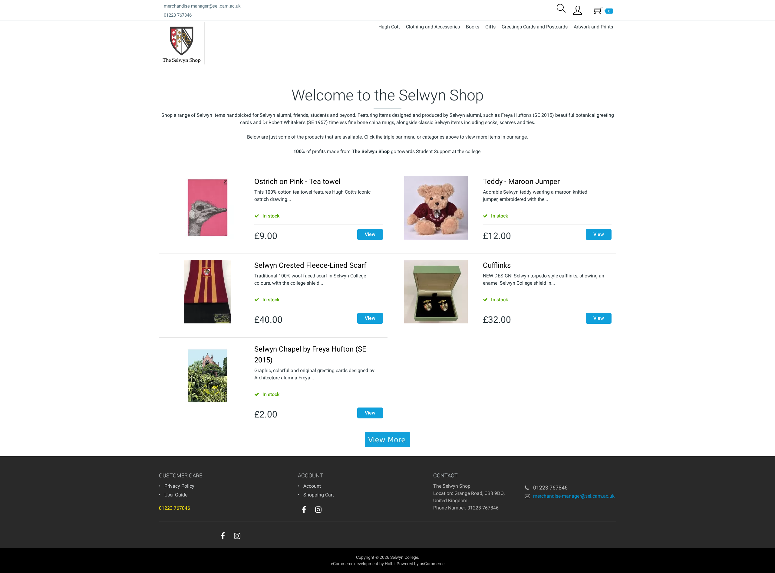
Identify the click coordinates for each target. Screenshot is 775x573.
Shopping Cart (318, 495)
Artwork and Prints (593, 27)
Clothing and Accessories (433, 27)
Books (472, 27)
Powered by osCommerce (420, 563)
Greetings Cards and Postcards (535, 27)
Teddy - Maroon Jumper (521, 181)
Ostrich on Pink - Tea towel (297, 181)
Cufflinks (497, 265)
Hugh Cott (389, 27)
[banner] (387, 439)
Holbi (389, 563)
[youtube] (330, 511)
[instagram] (318, 509)
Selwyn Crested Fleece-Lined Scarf (310, 265)
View (370, 234)
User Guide (175, 495)
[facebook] (303, 509)
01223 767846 (178, 15)
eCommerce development (354, 563)
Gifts (490, 27)
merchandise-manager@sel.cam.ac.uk (202, 6)
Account (312, 486)
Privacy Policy (179, 486)
